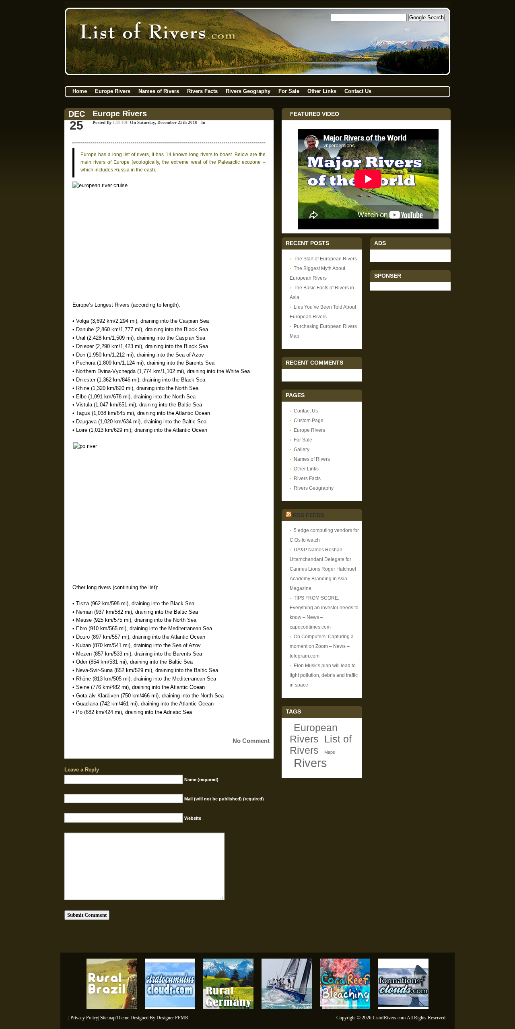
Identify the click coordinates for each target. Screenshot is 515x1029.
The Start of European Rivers (325, 259)
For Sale (288, 91)
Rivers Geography (248, 91)
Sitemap (107, 1018)
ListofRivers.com (389, 1018)
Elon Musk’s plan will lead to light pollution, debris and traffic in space (324, 675)
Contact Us (357, 91)
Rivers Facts (202, 91)
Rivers (310, 762)
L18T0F (121, 122)
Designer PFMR (172, 1018)
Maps (329, 752)
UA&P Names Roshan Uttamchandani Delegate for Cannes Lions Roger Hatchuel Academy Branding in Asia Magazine (323, 569)
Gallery (301, 449)
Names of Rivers (158, 91)
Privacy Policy (84, 1018)
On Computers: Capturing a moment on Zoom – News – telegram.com (322, 646)
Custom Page (308, 420)
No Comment (251, 740)
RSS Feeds (308, 515)
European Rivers (314, 733)
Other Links (321, 91)
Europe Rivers (112, 91)
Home (79, 91)
